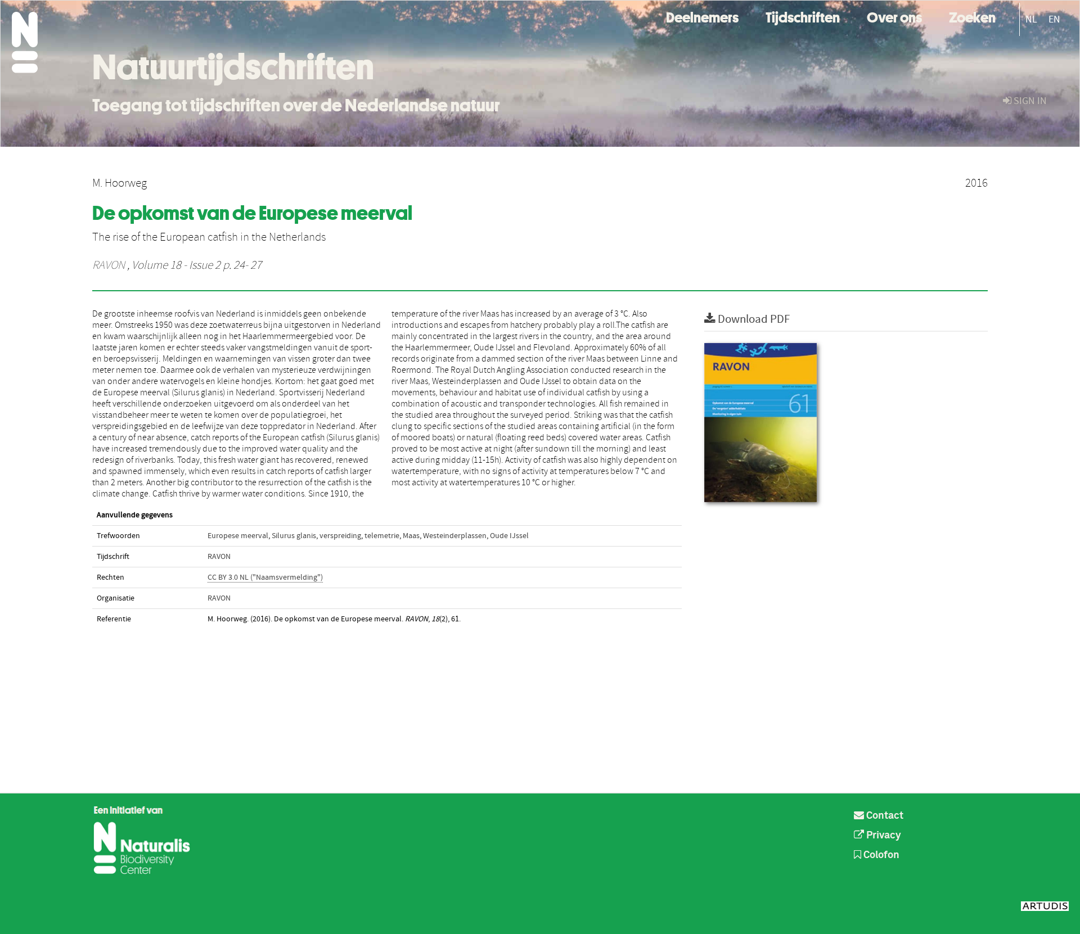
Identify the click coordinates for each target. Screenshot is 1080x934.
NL (1031, 19)
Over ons (894, 16)
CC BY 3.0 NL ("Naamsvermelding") (265, 577)
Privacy (882, 836)
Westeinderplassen (455, 535)
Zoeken (972, 16)
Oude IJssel (509, 535)
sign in (1029, 101)
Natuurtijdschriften (233, 67)
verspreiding (340, 535)
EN (1054, 19)
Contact (883, 816)
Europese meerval (238, 535)
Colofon (880, 855)
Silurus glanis (294, 535)
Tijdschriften (803, 16)
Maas (411, 535)
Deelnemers (702, 16)
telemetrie (381, 535)
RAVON (108, 265)
